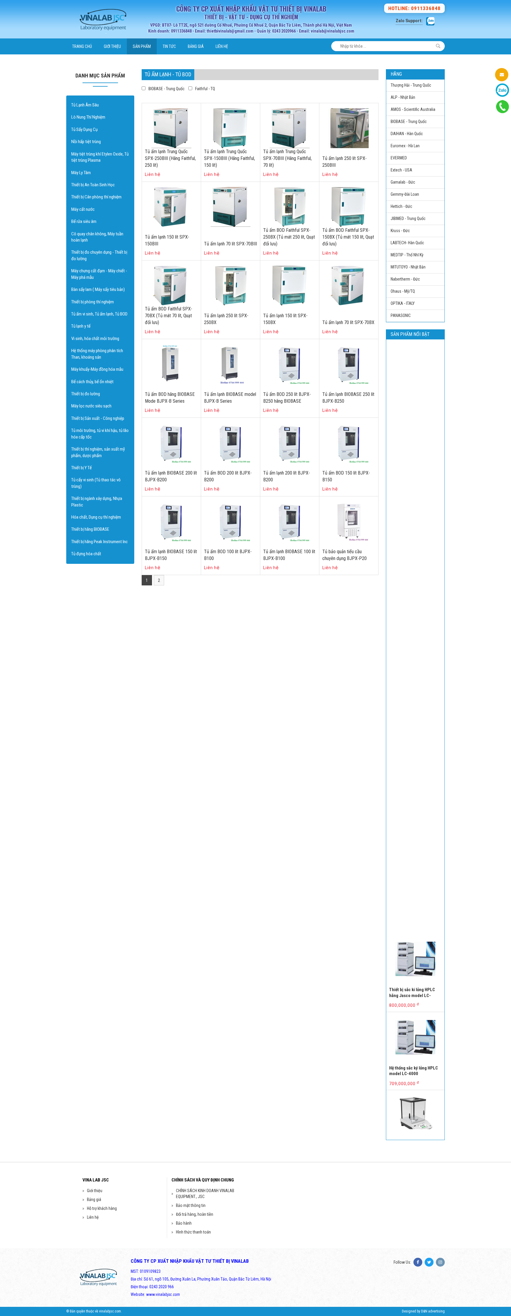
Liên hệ (222, 46)
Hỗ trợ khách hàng (102, 1208)
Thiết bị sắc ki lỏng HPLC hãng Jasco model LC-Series (412, 968)
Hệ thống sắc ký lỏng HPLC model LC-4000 (413, 1043)
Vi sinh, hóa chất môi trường (95, 338)
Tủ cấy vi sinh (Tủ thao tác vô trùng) (96, 483)
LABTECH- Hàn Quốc (407, 242)
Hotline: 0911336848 (414, 8)
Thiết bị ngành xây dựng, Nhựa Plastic (96, 501)
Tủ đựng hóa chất (86, 553)
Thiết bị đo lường (85, 393)
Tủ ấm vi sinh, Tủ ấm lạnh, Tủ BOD (99, 314)
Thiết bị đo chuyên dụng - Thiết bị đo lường (99, 255)
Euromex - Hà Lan (405, 145)
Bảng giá (196, 46)
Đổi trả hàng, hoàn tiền (194, 1214)
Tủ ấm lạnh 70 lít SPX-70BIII (230, 244)
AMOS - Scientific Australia (413, 109)
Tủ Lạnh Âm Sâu (85, 105)
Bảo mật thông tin (191, 1205)
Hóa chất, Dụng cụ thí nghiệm (96, 517)
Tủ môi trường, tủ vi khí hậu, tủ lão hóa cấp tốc (100, 433)
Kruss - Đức (400, 230)
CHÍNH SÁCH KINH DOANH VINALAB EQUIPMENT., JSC (205, 1193)
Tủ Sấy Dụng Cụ (84, 129)
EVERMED (399, 158)
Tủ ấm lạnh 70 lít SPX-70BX (348, 322)
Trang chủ (82, 46)
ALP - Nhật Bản (403, 97)
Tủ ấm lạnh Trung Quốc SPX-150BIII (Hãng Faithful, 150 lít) (229, 158)
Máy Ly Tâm (81, 172)
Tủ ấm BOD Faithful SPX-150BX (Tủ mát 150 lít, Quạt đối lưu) (348, 237)
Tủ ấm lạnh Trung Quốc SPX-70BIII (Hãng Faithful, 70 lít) (287, 158)
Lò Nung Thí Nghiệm (88, 117)
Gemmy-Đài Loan (405, 194)
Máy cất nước (83, 209)
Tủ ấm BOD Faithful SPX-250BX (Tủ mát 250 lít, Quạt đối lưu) (289, 237)
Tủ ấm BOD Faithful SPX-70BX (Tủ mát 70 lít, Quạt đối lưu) (168, 315)
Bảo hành (184, 1223)
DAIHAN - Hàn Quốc (407, 133)
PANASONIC (401, 315)
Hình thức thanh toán (193, 1232)
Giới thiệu (112, 46)
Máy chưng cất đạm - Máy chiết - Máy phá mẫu (99, 274)
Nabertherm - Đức (405, 279)
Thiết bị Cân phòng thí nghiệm (96, 197)
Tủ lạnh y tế (80, 326)
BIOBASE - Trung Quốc (166, 88)
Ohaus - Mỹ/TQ (403, 291)
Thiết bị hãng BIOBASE (90, 529)
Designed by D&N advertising (423, 1311)
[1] (438, 46)
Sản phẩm (142, 46)
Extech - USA (401, 170)
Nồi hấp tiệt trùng (86, 141)
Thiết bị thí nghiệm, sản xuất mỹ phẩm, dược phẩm (98, 452)
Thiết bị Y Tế (81, 467)
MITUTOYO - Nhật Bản (408, 267)
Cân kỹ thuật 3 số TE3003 (412, 1119)
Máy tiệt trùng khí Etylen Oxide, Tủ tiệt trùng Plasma (100, 157)
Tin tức (169, 46)
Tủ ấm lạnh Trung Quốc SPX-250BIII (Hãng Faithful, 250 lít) (170, 158)
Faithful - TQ (205, 88)
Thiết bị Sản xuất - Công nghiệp (97, 418)
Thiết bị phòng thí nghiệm (92, 302)
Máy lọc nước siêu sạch (91, 406)
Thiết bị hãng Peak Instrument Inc (99, 541)
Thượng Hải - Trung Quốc (411, 85)
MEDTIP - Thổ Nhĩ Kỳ (407, 254)
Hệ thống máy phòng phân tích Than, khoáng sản (97, 354)
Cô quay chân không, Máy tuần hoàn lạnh (97, 237)
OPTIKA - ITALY (403, 303)
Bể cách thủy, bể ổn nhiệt (92, 381)
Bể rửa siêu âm (83, 221)
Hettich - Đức (401, 206)
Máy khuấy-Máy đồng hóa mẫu (97, 369)
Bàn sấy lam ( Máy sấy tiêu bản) (98, 289)
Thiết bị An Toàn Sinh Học (93, 184)
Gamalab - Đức (403, 182)
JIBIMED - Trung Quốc (408, 218)
